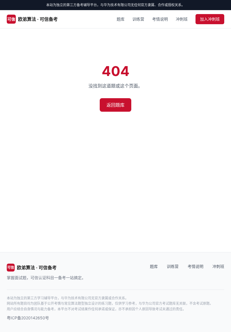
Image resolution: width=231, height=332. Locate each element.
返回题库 (115, 105)
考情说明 (160, 19)
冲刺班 (182, 19)
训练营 (138, 19)
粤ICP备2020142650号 (28, 317)
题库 (121, 19)
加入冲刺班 (210, 19)
